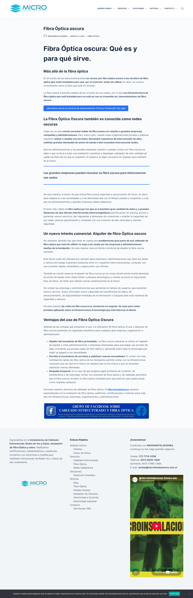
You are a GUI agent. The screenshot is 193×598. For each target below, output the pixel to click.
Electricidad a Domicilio (86, 497)
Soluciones (138, 8)
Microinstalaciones (118, 389)
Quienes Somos (104, 8)
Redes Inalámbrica (83, 467)
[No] (189, 593)
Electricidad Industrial (85, 501)
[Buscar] (182, 8)
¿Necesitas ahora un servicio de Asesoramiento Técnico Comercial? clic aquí (85, 108)
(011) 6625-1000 (150, 460)
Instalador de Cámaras (85, 493)
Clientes (77, 449)
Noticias (154, 8)
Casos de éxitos (82, 452)
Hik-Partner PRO (82, 508)
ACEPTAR (174, 593)
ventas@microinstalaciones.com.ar (157, 467)
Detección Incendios (84, 475)
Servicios (122, 8)
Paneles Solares (81, 490)
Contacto (169, 8)
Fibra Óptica (93, 36)
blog (75, 482)
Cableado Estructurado (85, 460)
